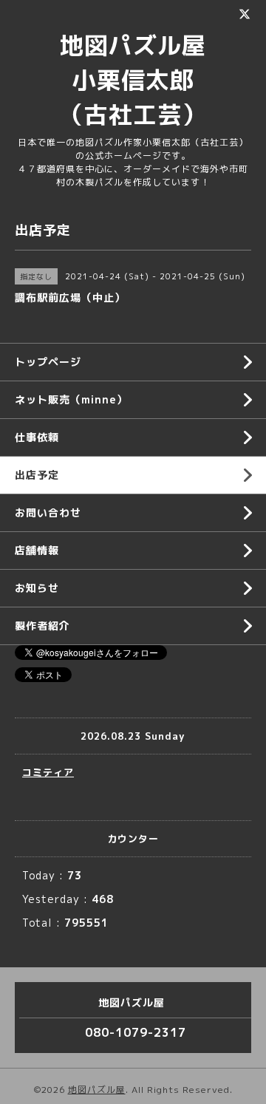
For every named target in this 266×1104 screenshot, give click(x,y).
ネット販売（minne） (71, 399)
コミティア (48, 772)
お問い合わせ (48, 512)
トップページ (48, 362)
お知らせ (37, 588)
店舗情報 (37, 550)
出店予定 (37, 475)
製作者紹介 (42, 626)
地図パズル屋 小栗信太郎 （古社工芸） (145, 80)
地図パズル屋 (97, 1089)
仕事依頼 (37, 437)
